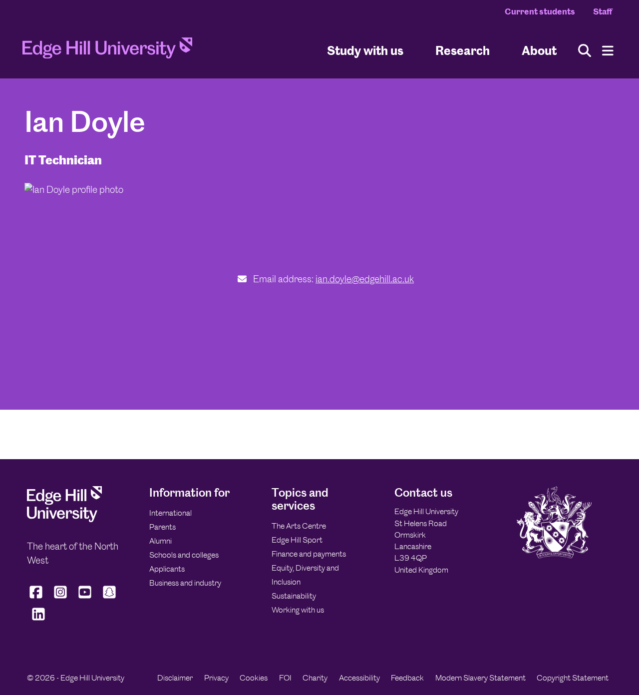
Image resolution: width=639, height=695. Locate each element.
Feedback (407, 678)
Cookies (254, 678)
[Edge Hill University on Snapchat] (109, 599)
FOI (285, 678)
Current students (540, 11)
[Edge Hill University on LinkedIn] (38, 621)
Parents (162, 527)
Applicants (167, 569)
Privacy (216, 678)
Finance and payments (309, 554)
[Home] (107, 50)
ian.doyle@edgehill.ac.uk (365, 279)
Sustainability (294, 596)
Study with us (365, 50)
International (170, 513)
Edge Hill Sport (297, 540)
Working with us (298, 610)
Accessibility (359, 678)
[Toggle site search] (584, 50)
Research (462, 50)
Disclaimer (175, 678)
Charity (315, 678)
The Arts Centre (299, 526)
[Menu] (608, 50)
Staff (602, 11)
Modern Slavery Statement (480, 678)
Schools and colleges (184, 555)
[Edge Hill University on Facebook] (37, 599)
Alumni (160, 541)
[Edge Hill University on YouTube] (85, 599)
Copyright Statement (573, 678)
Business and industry (185, 583)
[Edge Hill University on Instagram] (60, 599)
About (539, 50)
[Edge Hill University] (64, 519)
